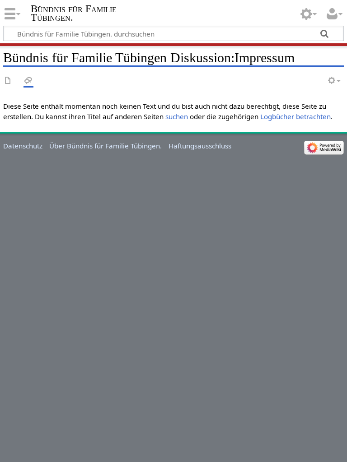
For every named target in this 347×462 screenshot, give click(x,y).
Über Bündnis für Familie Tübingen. (105, 145)
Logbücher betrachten (295, 116)
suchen (176, 116)
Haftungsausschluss (200, 145)
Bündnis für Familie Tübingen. (74, 13)
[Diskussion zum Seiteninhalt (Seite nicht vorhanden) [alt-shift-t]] (28, 81)
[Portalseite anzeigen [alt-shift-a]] (8, 81)
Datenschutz (22, 145)
